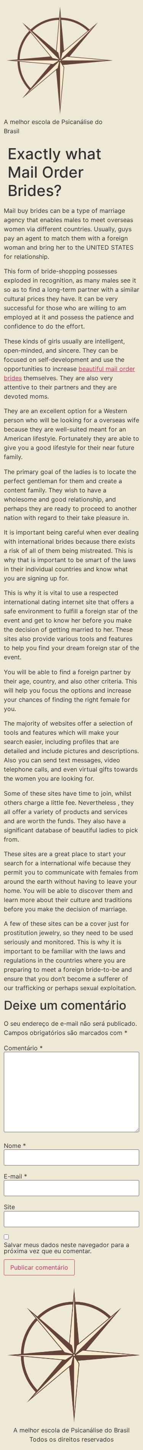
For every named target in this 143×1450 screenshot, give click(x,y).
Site (9, 1207)
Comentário (23, 1048)
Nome (15, 1146)
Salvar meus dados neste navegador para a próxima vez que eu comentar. (66, 1248)
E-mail (15, 1176)
